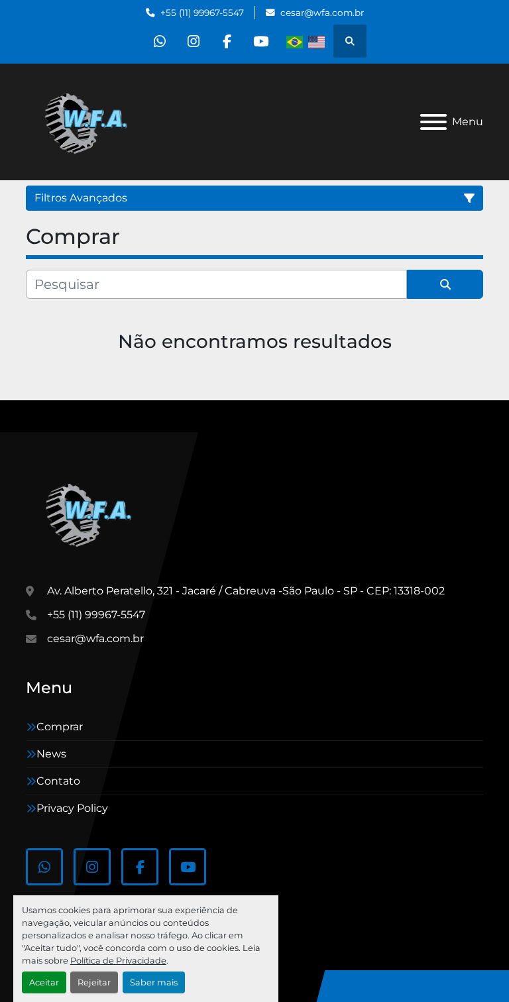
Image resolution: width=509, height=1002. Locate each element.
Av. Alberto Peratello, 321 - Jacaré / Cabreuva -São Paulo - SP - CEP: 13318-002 (246, 590)
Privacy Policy (72, 808)
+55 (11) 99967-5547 (202, 12)
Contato (58, 781)
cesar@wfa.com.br (322, 12)
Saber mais (154, 982)
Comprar (59, 726)
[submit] (445, 284)
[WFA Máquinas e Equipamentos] (92, 513)
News (51, 754)
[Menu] (433, 122)
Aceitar (44, 982)
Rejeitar (94, 982)
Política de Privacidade (118, 961)
